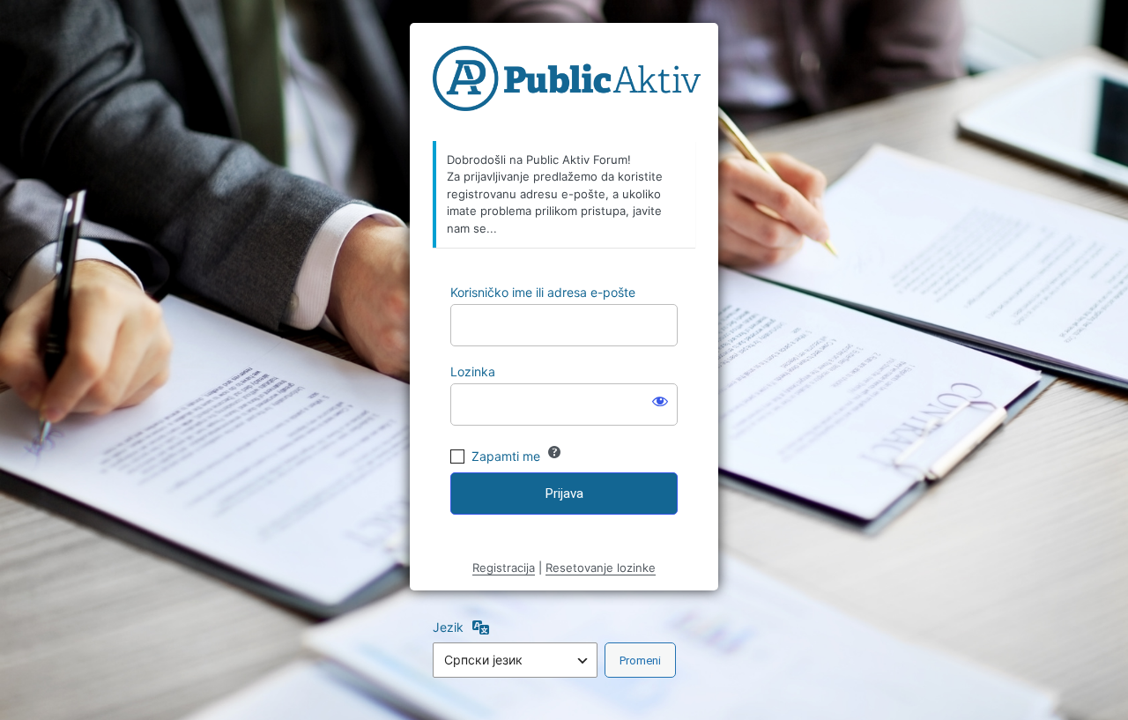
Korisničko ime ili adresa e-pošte (542, 292)
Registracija (503, 567)
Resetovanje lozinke (600, 567)
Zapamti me (505, 456)
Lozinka (472, 371)
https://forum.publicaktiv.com (567, 83)
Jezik (448, 627)
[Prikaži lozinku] (660, 401)
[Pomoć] (554, 452)
